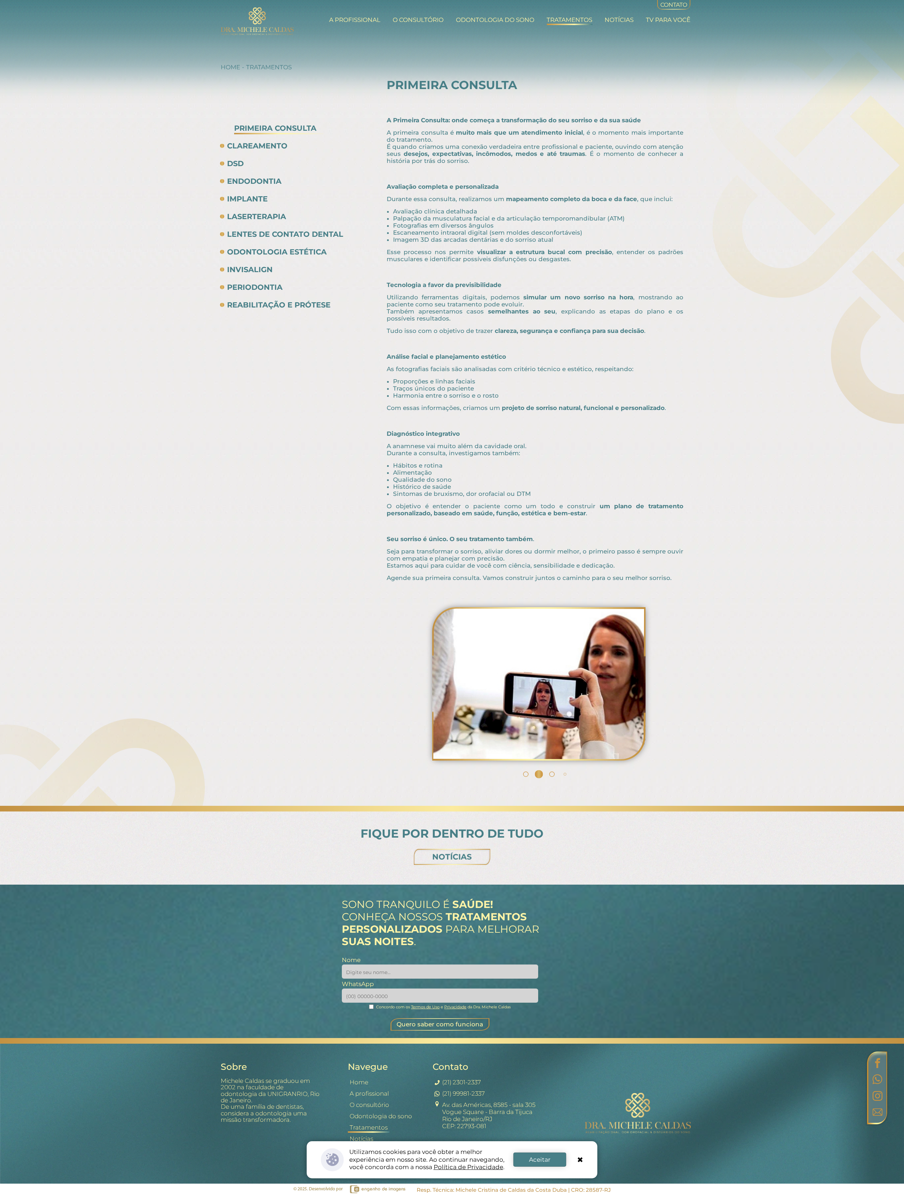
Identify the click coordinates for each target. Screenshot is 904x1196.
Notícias (619, 19)
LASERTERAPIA (256, 216)
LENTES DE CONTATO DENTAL (285, 234)
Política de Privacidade (468, 1167)
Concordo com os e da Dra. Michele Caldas (443, 1006)
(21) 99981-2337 (463, 1093)
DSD (235, 163)
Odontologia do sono (495, 19)
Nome (351, 959)
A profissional (354, 19)
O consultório (418, 19)
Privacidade (455, 1006)
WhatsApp (358, 983)
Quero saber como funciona (440, 1024)
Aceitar (540, 1159)
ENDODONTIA (254, 181)
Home (359, 1082)
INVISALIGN (250, 269)
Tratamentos (569, 19)
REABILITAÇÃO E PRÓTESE (279, 304)
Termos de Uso (425, 1006)
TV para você (668, 19)
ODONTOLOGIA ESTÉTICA (277, 251)
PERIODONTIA (254, 287)
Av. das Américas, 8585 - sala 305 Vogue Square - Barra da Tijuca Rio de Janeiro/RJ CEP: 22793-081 (488, 1115)
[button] (512, 774)
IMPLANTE (247, 198)
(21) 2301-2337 (461, 1082)
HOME (230, 67)
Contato (673, 4)
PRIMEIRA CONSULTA (275, 128)
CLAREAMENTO (257, 145)
